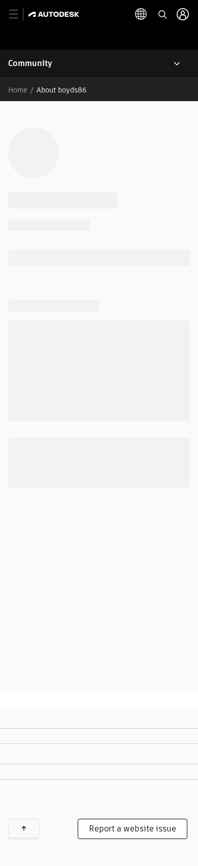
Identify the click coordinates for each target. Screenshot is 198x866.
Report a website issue (132, 828)
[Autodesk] (55, 14)
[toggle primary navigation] (19, 14)
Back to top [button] (24, 828)
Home (17, 90)
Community (30, 63)
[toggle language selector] (141, 14)
